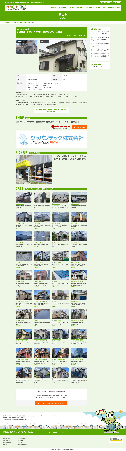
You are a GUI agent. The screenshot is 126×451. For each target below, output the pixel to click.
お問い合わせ (117, 2)
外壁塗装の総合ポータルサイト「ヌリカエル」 (18, 432)
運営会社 (55, 432)
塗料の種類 (90, 8)
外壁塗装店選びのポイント (60, 8)
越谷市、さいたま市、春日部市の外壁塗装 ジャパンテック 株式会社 (47, 121)
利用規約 (49, 432)
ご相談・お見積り (80, 127)
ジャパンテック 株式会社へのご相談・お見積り (51, 403)
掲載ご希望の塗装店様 (106, 2)
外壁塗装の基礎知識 (77, 8)
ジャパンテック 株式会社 (79, 35)
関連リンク (20, 442)
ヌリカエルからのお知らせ (23, 438)
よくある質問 (102, 8)
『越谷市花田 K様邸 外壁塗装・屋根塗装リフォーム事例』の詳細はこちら (51, 110)
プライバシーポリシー (40, 432)
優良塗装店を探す (114, 8)
